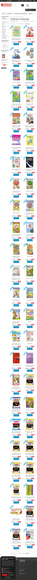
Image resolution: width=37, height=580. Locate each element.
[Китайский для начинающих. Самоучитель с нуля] (16, 379)
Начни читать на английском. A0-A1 (29, 235)
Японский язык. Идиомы (16, 365)
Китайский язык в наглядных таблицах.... (16, 519)
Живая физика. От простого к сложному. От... (29, 170)
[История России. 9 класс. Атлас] (29, 31)
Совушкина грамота (30, 191)
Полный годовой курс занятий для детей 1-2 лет (16, 235)
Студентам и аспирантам (4, 30)
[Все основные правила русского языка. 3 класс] (29, 446)
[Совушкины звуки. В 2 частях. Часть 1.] (16, 183)
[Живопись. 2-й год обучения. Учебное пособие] (29, 534)
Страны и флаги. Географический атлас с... (30, 213)
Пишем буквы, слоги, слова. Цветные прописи (16, 344)
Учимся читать (30, 256)
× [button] (14, 557)
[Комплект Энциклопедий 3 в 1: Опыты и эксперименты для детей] (29, 53)
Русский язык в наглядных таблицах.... (30, 498)
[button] (8, 576)
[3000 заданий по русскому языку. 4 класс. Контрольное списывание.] (29, 424)
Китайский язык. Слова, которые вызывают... (29, 366)
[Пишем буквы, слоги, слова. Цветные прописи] (16, 336)
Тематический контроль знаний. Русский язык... (16, 432)
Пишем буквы (29, 343)
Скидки (3, 51)
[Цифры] (29, 314)
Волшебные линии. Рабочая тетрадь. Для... (29, 148)
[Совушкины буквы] (16, 205)
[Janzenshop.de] (6, 5)
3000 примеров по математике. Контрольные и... (30, 519)
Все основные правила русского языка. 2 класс (16, 476)
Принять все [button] (5, 574)
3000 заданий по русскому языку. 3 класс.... (30, 388)
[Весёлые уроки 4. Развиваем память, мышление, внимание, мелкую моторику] (16, 314)
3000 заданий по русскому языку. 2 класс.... (16, 498)
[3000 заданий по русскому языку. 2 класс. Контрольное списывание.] (16, 489)
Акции (19, 0)
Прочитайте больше (5, 566)
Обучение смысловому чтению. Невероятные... (16, 39)
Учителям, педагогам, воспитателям (4, 34)
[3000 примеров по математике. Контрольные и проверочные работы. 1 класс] (16, 534)
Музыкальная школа (4, 27)
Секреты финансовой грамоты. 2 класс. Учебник (16, 105)
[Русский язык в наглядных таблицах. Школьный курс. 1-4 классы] (29, 489)
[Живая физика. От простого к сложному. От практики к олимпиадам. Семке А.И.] (29, 162)
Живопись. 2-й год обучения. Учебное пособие (29, 542)
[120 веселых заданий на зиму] (16, 162)
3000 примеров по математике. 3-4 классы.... (16, 410)
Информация (4, 41)
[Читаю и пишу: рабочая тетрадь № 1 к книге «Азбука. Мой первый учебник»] (16, 118)
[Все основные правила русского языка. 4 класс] (16, 446)
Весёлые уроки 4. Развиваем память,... (16, 322)
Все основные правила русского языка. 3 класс (29, 454)
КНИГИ (3, 13)
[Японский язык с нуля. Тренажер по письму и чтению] (16, 271)
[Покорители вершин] (16, 292)
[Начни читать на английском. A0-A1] (29, 227)
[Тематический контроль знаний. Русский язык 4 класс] (16, 424)
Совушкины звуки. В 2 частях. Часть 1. (16, 192)
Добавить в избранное (21, 27)
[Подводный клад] (29, 292)
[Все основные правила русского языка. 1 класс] (29, 468)
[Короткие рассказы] (29, 402)
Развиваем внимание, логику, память (16, 257)
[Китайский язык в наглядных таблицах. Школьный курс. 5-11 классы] (16, 511)
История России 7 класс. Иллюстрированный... (16, 61)
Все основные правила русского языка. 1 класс (29, 476)
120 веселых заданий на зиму (16, 170)
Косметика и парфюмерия (20, 13)
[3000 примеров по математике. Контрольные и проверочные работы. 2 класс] (29, 511)
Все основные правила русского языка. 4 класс (16, 454)
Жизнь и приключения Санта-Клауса (4, 60)
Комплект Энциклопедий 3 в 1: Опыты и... (30, 61)
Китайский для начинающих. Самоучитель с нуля (16, 388)
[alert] (8, 567)
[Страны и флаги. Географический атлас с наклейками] (29, 205)
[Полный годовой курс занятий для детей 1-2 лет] (16, 227)
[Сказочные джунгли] (29, 271)
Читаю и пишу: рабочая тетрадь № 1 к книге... (16, 126)
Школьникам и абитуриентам (4, 37)
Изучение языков (3, 24)
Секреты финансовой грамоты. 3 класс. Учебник (30, 83)
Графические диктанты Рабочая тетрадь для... (29, 126)
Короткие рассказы (29, 409)
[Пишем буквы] (29, 336)
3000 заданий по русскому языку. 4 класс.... (30, 432)
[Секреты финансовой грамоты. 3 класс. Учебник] (29, 75)
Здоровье (9, 13)
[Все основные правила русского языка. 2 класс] (16, 468)
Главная (11, 16)
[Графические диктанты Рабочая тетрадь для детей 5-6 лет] (29, 118)
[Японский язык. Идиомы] (16, 358)
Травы (30, 13)
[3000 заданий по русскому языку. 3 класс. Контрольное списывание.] (29, 379)
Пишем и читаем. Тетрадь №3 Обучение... (16, 148)
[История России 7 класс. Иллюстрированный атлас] (16, 53)
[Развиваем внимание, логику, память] (16, 249)
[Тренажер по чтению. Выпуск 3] (29, 96)
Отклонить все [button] (11, 574)
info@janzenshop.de (22, 573)
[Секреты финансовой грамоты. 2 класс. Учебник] (16, 96)
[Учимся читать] (29, 249)
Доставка (22, 0)
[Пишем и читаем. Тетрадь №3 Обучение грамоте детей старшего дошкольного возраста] (16, 140)
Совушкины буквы (16, 212)
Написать (26, 0)
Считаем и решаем (16, 82)
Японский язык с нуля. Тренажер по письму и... (16, 279)
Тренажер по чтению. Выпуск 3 (30, 105)
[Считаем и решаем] (16, 75)
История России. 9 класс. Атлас (30, 39)
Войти (34, 0)
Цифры (29, 321)
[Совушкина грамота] (29, 183)
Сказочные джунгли (29, 278)
